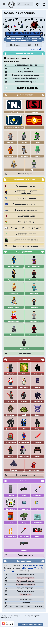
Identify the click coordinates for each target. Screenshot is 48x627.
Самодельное (24, 536)
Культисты (10, 401)
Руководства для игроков (25, 82)
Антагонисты (34, 335)
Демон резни (10, 429)
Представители (14, 280)
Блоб (24, 374)
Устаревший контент (26, 581)
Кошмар (24, 401)
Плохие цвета (25, 594)
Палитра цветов (26, 599)
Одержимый (24, 442)
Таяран (24, 142)
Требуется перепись (25, 578)
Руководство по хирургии (26, 210)
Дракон (37, 415)
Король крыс (10, 415)
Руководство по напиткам (26, 234)
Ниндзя (37, 429)
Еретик (37, 387)
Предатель (37, 442)
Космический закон (26, 216)
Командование (13, 266)
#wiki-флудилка (26, 568)
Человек (10, 142)
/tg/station (35, 49)
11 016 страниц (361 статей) (31, 565)
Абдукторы (10, 374)
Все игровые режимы (25, 475)
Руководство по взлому (26, 186)
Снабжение (34, 307)
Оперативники (10, 442)
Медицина (34, 294)
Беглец (10, 387)
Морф (24, 415)
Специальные (24, 349)
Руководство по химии (26, 198)
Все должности (25, 353)
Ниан (14, 170)
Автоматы (10, 523)
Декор (24, 523)
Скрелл (37, 156)
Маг (24, 429)
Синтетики (14, 335)
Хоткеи (26, 68)
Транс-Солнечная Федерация (14, 127)
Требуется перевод (25, 591)
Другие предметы (25, 555)
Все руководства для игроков (25, 246)
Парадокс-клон (23, 456)
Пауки (37, 456)
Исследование (13, 307)
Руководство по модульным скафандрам (26, 192)
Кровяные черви (34, 470)
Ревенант (13, 470)
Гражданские (34, 321)
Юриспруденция (34, 266)
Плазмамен (10, 156)
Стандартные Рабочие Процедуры (26, 228)
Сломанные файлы (25, 574)
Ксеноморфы (38, 401)
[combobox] (25, 4)
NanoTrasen (13, 112)
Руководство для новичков (25, 65)
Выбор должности (25, 72)
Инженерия (13, 294)
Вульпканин (23, 156)
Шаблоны (25, 603)
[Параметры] (38, 4)
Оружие (24, 550)
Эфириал (34, 170)
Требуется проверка (25, 588)
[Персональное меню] (44, 4)
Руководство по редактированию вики (25, 606)
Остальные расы (25, 173)
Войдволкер (37, 374)
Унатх (37, 142)
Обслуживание (13, 321)
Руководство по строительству (25, 75)
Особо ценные (37, 523)
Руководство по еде (26, 222)
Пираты (10, 456)
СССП (34, 127)
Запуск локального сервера (26, 240)
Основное (10, 495)
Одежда (24, 495)
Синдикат (34, 112)
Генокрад (24, 387)
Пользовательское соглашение (30, 624)
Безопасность (34, 280)
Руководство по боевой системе (26, 78)
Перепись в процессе (25, 584)
